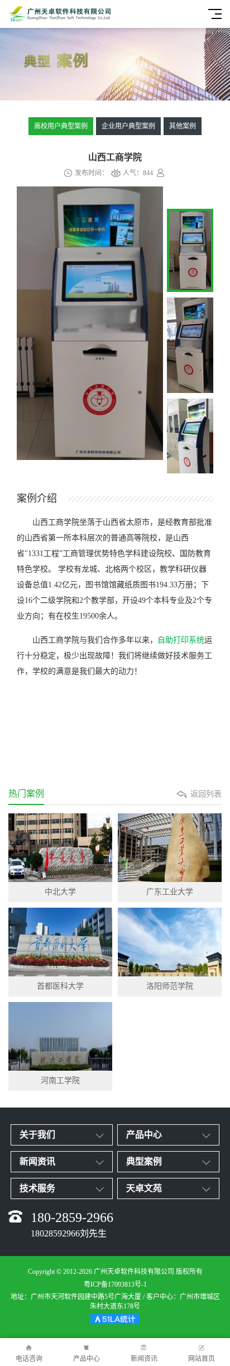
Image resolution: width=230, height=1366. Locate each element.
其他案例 (182, 126)
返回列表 (206, 794)
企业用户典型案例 (128, 126)
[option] (90, 324)
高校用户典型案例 (61, 126)
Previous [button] (32, 339)
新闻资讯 (144, 1359)
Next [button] (147, 339)
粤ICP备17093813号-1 (115, 1284)
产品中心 (86, 1359)
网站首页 (201, 1359)
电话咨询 (29, 1359)
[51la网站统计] (115, 1320)
